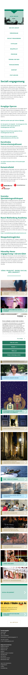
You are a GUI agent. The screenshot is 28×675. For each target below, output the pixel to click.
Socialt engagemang (14, 38)
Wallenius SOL (4, 649)
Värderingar (14, 33)
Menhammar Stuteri (5, 657)
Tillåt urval (14, 350)
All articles (14, 622)
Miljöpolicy (14, 49)
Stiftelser (14, 43)
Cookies (2, 666)
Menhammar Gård (5, 659)
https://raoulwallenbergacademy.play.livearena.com (13, 233)
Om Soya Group (14, 28)
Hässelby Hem (4, 654)
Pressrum (14, 54)
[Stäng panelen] (25, 316)
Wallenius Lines (4, 648)
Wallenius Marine (5, 646)
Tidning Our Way (14, 59)
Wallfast (2, 651)
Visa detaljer (20, 338)
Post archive (14, 75)
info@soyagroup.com (9, 641)
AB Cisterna (3, 656)
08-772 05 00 (5, 639)
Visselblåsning (14, 64)
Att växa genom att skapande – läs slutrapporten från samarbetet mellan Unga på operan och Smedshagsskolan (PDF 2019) (14, 125)
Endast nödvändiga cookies (14, 355)
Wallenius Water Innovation (7, 653)
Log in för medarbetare (6, 663)
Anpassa (13, 346)
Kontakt (14, 70)
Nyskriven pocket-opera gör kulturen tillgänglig (12, 120)
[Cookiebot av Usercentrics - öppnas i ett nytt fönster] (17, 316)
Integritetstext (4, 664)
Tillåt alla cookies (14, 342)
